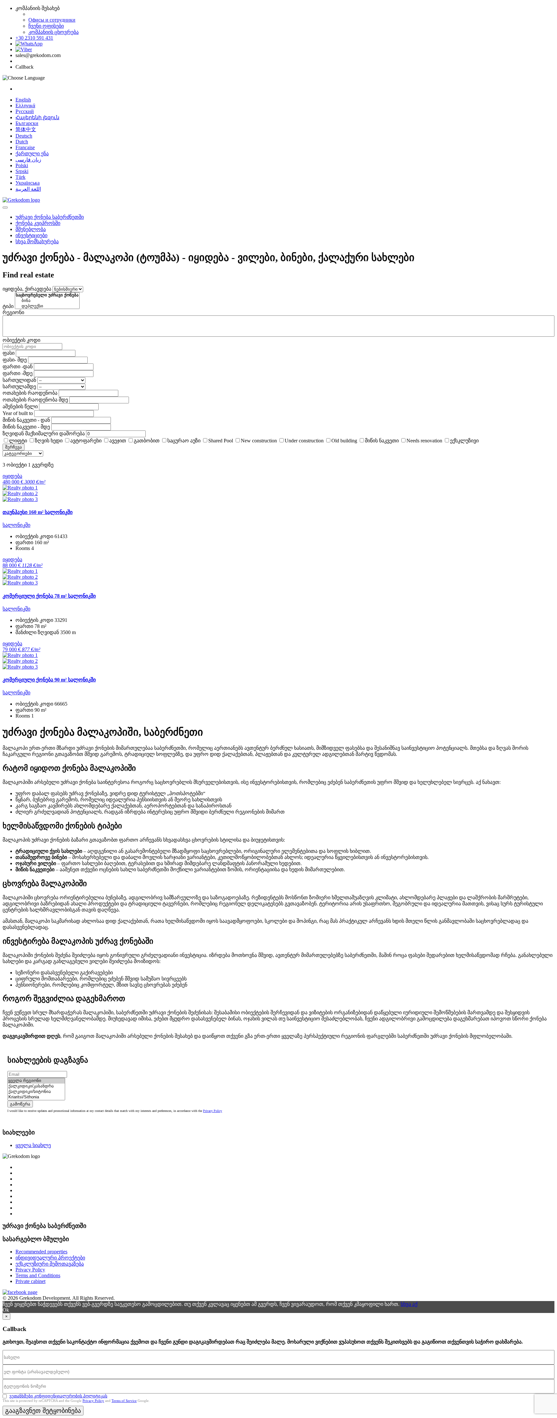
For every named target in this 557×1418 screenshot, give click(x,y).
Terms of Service (124, 1401)
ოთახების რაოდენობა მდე (35, 399)
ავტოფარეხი (86, 440)
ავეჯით (117, 440)
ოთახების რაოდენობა (30, 393)
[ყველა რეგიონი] (36, 1081)
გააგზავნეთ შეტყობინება (43, 1410)
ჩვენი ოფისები (46, 26)
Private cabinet (30, 1281)
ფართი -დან (18, 366)
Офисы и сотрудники (51, 20)
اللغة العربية (28, 189)
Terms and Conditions (37, 1275)
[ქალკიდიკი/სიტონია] (36, 1092)
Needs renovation (424, 440)
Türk (20, 177)
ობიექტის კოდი (21, 340)
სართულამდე (19, 386)
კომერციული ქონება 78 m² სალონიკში (49, 596)
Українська (27, 183)
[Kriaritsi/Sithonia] (36, 1097)
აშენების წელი (20, 406)
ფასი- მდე (15, 359)
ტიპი (8, 306)
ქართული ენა (32, 153)
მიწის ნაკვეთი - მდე (26, 426)
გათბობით (147, 440)
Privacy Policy (212, 1111)
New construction (259, 440)
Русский (24, 111)
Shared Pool (220, 440)
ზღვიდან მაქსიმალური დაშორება (44, 433)
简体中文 (25, 129)
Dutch (21, 141)
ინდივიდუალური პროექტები (50, 1257)
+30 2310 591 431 (34, 38)
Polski (21, 165)
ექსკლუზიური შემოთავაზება (49, 1264)
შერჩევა (13, 447)
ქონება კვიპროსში (37, 223)
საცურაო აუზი (183, 440)
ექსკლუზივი (464, 440)
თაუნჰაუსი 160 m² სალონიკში (38, 512)
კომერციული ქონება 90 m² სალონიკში (49, 679)
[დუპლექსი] (47, 306)
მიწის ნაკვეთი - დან (26, 420)
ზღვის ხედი (49, 440)
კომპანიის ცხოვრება (53, 32)
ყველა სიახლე (33, 1145)
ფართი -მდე (18, 373)
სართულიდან (19, 380)
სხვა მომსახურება (37, 241)
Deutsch (23, 136)
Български (26, 123)
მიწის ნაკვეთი (382, 440)
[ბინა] (47, 301)
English (23, 99)
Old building (344, 440)
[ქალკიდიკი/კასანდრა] (36, 1086)
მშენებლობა (30, 229)
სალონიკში (16, 525)
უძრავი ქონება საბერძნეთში (49, 217)
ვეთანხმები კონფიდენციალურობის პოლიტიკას (58, 1396)
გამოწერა (20, 1104)
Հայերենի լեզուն (37, 117)
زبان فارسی (28, 159)
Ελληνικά (25, 105)
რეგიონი (13, 312)
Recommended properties (41, 1251)
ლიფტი (18, 440)
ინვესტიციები (31, 235)
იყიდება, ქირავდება (27, 289)
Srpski (21, 171)
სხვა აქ (409, 1304)
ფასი (9, 353)
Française (25, 147)
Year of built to (18, 413)
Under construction (304, 440)
